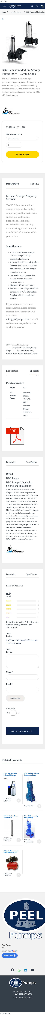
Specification (37, 183)
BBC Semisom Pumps (14, 134)
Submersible (28, 354)
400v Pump (25, 351)
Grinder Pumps (16, 12)
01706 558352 (11, 539)
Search (31, 5)
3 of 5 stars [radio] (29, 640)
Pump (31, 351)
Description (12, 183)
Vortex (35, 354)
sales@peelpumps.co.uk (17, 319)
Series (15, 354)
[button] (3, 19)
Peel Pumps (6, 945)
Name (9, 672)
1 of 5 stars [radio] (10, 640)
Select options (18, 800)
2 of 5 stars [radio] (20, 640)
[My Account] (37, 5)
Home (4, 12)
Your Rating (9, 634)
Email (9, 684)
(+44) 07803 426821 (22, 997)
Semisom (9, 354)
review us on (8, 955)
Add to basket (24, 154)
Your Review (9, 650)
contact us (21, 539)
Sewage (20, 354)
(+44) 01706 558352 (22, 994)
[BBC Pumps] (11, 111)
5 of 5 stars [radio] (16, 643)
